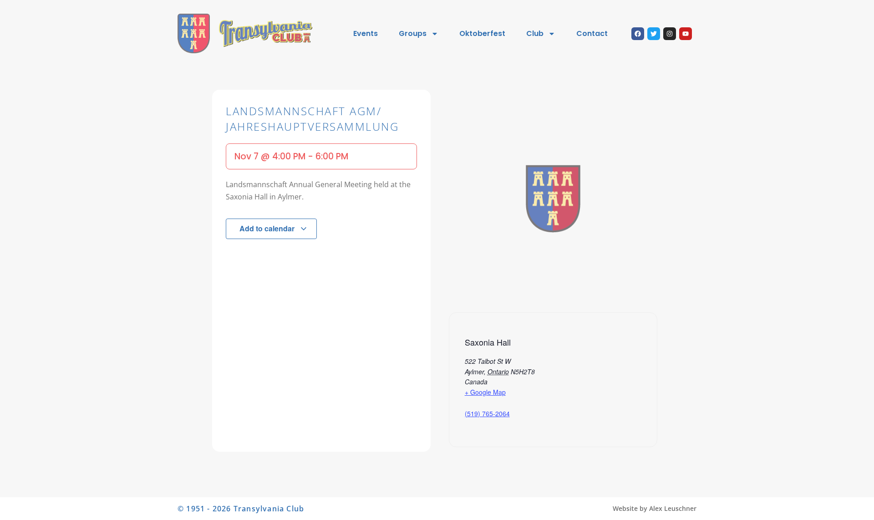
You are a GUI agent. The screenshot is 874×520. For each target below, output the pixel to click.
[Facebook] (637, 33)
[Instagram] (669, 33)
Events (365, 33)
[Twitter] (653, 33)
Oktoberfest (482, 33)
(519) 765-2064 (487, 413)
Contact (592, 33)
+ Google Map (485, 392)
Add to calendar (267, 228)
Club (535, 33)
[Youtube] (685, 33)
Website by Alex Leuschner (654, 508)
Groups (413, 33)
